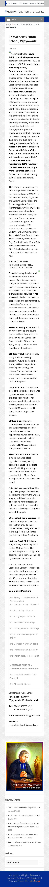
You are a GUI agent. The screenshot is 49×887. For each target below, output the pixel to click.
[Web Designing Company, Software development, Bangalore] (29, 881)
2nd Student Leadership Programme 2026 (24, 807)
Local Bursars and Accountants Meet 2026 (24, 815)
